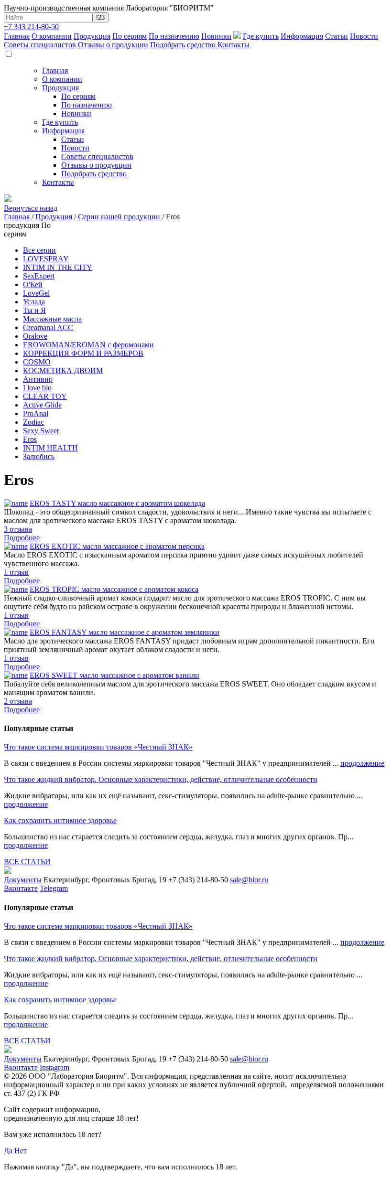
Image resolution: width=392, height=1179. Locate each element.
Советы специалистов (40, 45)
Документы (23, 880)
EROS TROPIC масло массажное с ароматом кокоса (114, 589)
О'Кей (33, 284)
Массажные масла (52, 319)
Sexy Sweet (41, 431)
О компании (52, 36)
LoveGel (36, 293)
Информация (302, 36)
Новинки (216, 36)
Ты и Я (34, 310)
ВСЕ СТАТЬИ (27, 861)
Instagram (54, 1067)
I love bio (37, 388)
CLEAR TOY (45, 396)
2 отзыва (18, 701)
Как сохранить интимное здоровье (60, 820)
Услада (34, 302)
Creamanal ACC (48, 327)
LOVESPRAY (46, 259)
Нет (20, 1151)
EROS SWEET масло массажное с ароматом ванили (114, 675)
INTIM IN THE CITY (57, 267)
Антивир (38, 379)
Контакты (234, 45)
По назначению (174, 36)
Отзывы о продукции (113, 45)
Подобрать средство (183, 45)
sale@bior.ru (249, 880)
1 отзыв (16, 572)
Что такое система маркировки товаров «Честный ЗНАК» (98, 747)
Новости (364, 36)
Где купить (261, 36)
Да (8, 1151)
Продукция (92, 36)
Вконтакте (21, 888)
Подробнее (22, 538)
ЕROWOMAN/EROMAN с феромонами (88, 345)
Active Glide (42, 405)
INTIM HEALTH (50, 448)
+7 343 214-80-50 (31, 26)
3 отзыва (18, 529)
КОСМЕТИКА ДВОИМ (63, 370)
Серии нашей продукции (119, 217)
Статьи (336, 36)
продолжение (362, 763)
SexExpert (38, 276)
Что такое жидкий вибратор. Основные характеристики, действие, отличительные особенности (160, 779)
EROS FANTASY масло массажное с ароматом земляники (124, 632)
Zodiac (33, 422)
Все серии (39, 250)
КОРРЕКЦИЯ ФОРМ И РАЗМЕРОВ (83, 353)
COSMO (37, 362)
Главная (17, 36)
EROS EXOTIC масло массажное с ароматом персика (117, 546)
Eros (30, 439)
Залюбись (38, 456)
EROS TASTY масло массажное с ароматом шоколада (117, 503)
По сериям (129, 36)
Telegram (54, 888)
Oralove (35, 336)
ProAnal (35, 413)
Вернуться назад (30, 208)
